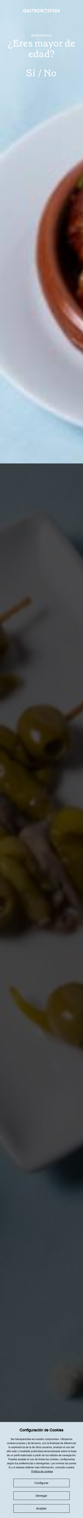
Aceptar (41, 1508)
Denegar (41, 1495)
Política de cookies (42, 1471)
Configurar (41, 1483)
